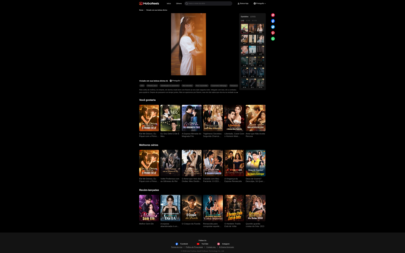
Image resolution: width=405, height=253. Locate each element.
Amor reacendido (201, 85)
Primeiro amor (152, 85)
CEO (142, 85)
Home (141, 10)
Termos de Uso (176, 247)
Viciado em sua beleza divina (156, 10)
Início (169, 3)
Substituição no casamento (170, 85)
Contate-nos (211, 247)
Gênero (179, 3)
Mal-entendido (187, 85)
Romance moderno (236, 85)
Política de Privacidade (194, 247)
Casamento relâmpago (219, 85)
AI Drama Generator (226, 247)
